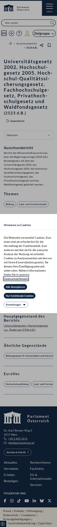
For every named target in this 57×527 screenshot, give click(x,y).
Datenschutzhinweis (16, 278)
